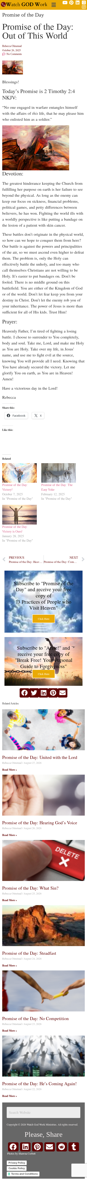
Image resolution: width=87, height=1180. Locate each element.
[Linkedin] (77, 2)
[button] (53, 5)
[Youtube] (65, 2)
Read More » (9, 770)
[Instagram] (84, 7)
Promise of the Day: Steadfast (29, 953)
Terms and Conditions (24, 1173)
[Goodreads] (84, 2)
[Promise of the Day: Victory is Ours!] (19, 515)
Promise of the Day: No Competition (35, 1018)
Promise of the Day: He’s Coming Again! (39, 1084)
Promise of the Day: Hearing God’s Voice (39, 823)
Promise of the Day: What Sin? (30, 888)
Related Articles (10, 703)
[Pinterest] (71, 2)
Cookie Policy (16, 1168)
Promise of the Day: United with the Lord (39, 757)
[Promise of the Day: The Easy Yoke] (58, 473)
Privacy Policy (16, 1162)
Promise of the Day (23, 15)
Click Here (43, 618)
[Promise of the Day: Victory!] (19, 473)
